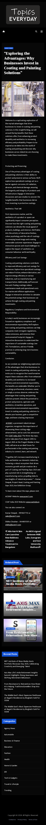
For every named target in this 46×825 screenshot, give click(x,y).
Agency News (9, 48)
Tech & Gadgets (10, 778)
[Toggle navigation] (41, 31)
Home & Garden (10, 765)
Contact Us (12, 819)
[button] (36, 31)
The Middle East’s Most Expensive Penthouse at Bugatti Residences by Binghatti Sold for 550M (22, 698)
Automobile (9, 734)
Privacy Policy (22, 819)
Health (7, 759)
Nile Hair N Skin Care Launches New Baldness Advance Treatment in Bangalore (13, 539)
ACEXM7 (9, 423)
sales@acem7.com (12, 516)
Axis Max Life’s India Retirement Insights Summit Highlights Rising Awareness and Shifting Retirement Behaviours (21, 675)
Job (5, 771)
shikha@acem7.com (13, 524)
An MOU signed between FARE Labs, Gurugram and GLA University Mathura (33, 539)
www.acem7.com (26, 496)
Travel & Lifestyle (11, 784)
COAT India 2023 (14, 435)
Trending (8, 790)
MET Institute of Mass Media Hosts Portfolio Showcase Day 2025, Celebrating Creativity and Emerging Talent (21, 664)
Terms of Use (33, 819)
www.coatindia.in (32, 502)
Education (8, 747)
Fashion (7, 753)
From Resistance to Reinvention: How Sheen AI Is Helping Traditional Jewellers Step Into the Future (22, 686)
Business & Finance (12, 740)
